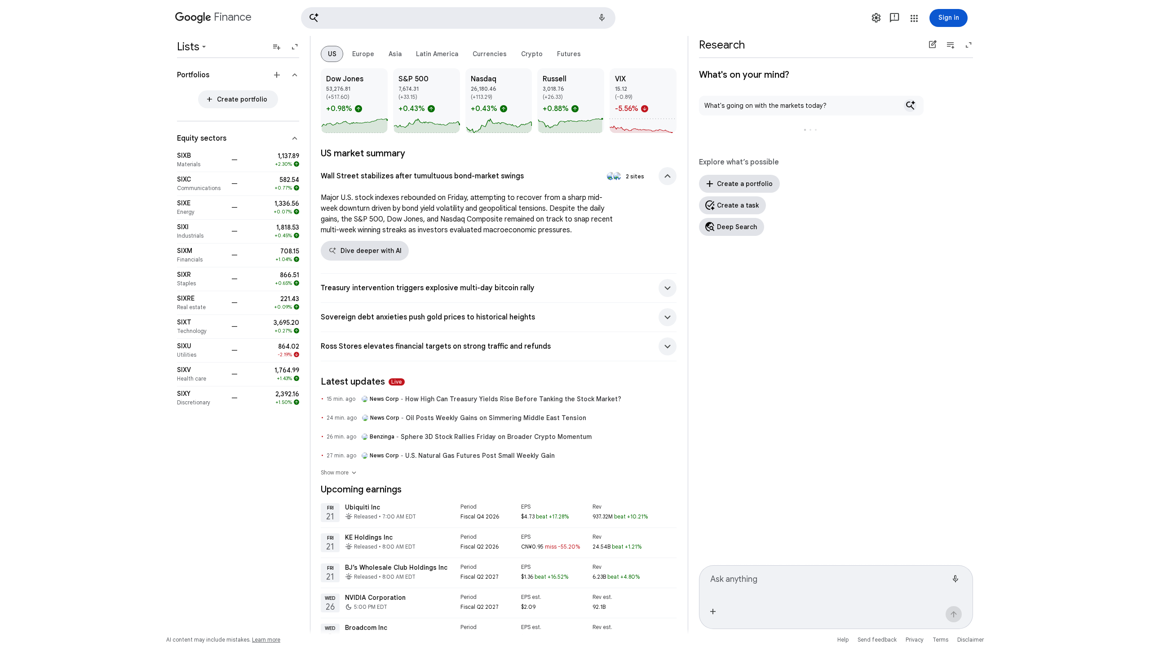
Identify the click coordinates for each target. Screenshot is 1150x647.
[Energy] (201, 207)
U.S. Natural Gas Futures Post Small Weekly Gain (480, 456)
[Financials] (201, 255)
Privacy (915, 639)
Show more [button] (339, 472)
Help (843, 639)
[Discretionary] (201, 398)
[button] (458, 18)
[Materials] (201, 160)
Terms (940, 639)
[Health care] (201, 374)
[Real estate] (201, 303)
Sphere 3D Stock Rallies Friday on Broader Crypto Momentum (496, 437)
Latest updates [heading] (361, 381)
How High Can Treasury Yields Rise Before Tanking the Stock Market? (513, 399)
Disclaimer (970, 639)
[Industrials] (201, 231)
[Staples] (201, 279)
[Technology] (201, 326)
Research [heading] (722, 45)
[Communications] (201, 183)
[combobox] (828, 583)
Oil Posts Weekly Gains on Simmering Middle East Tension (496, 418)
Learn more (266, 639)
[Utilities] (201, 350)
